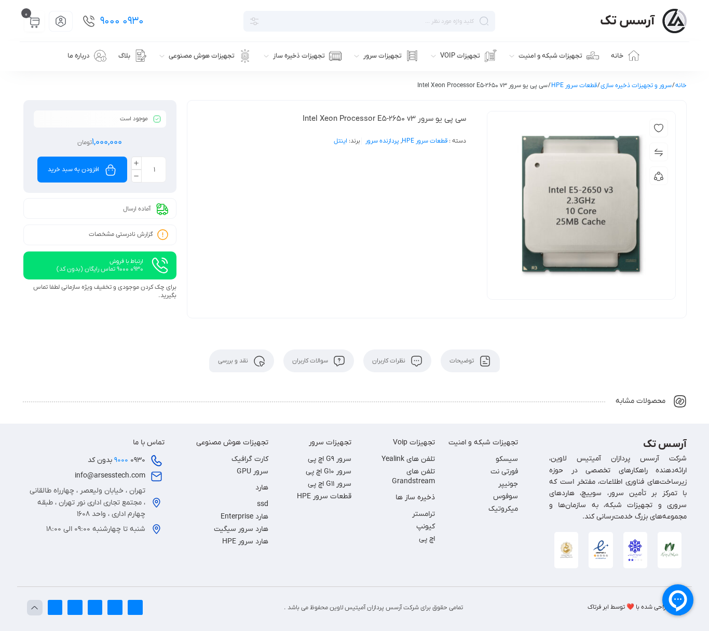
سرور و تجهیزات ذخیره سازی (636, 85)
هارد (261, 488)
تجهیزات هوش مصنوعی (232, 442)
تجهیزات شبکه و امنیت (483, 442)
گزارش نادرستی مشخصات (121, 234)
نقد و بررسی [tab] (234, 361)
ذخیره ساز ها (415, 497)
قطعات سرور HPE (574, 85)
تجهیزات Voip (414, 442)
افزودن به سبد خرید (73, 169)
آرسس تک (627, 21)
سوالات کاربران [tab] (311, 361)
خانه (681, 85)
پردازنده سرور (382, 141)
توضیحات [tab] (462, 361)
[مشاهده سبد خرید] (34, 22)
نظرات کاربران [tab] (389, 361)
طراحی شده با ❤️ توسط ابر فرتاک (629, 607)
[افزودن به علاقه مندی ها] (658, 128)
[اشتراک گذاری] (658, 175)
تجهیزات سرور (330, 442)
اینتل (340, 141)
